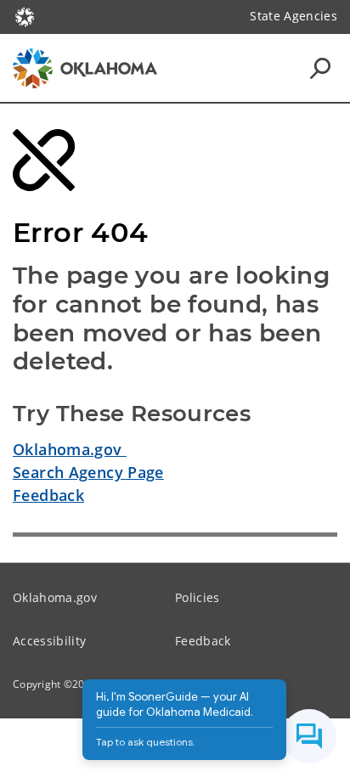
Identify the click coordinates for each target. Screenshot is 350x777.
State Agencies (293, 16)
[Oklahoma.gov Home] (25, 15)
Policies (197, 597)
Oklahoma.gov (70, 449)
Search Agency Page (88, 472)
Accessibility (49, 641)
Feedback (48, 495)
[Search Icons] (320, 68)
